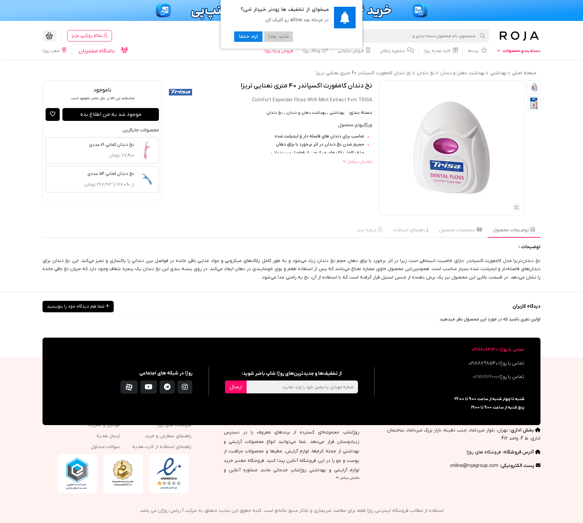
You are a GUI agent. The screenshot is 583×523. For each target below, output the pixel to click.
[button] (53, 114)
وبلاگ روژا (312, 51)
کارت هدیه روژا (437, 51)
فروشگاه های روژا (484, 452)
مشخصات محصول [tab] (458, 230)
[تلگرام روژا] (167, 387)
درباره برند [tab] (367, 230)
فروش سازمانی (351, 51)
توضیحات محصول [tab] (511, 230)
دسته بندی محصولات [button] (521, 51)
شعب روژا (52, 51)
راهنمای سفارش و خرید (168, 436)
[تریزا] (180, 92)
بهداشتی (337, 112)
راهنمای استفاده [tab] (409, 230)
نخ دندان (275, 112)
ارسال (235, 387)
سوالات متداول (105, 447)
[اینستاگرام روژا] (184, 387)
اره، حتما (248, 36)
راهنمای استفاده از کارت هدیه (161, 447)
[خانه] (518, 36)
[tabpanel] (291, 265)
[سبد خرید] (49, 36)
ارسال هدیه (108, 436)
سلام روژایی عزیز (88, 35)
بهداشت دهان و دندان (306, 112)
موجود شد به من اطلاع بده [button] (110, 114)
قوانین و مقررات (104, 425)
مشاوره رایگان (393, 51)
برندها (474, 51)
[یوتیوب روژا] (148, 387)
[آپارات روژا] (129, 387)
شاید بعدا (278, 36)
